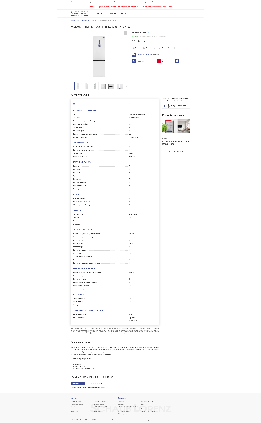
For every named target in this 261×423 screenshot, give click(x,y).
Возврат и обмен (123, 409)
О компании (74, 2)
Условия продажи (123, 411)
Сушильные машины (77, 404)
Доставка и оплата (96, 2)
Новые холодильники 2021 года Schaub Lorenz (175, 142)
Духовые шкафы (99, 404)
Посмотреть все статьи (176, 152)
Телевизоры (74, 411)
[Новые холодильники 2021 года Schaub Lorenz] (176, 128)
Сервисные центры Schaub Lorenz (145, 2)
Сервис (124, 13)
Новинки (112, 13)
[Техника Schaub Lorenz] (79, 13)
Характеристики (80, 95)
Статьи (143, 406)
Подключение (118, 2)
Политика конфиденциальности (145, 420)
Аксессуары (97, 411)
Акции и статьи (173, 2)
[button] (126, 86)
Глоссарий (121, 404)
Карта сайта (116, 420)
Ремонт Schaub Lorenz (148, 411)
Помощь (143, 409)
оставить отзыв (77, 383)
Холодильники (98, 409)
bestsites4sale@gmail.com (161, 7)
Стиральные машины (100, 401)
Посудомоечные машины (78, 409)
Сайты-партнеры (123, 414)
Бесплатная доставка (144, 54)
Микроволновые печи (100, 406)
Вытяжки (73, 406)
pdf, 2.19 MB (177, 106)
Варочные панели (76, 401)
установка (140, 61)
